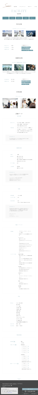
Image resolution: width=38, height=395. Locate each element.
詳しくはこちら (10, 392)
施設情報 (15, 6)
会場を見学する (26, 393)
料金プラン (30, 6)
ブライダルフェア (22, 6)
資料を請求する (34, 393)
